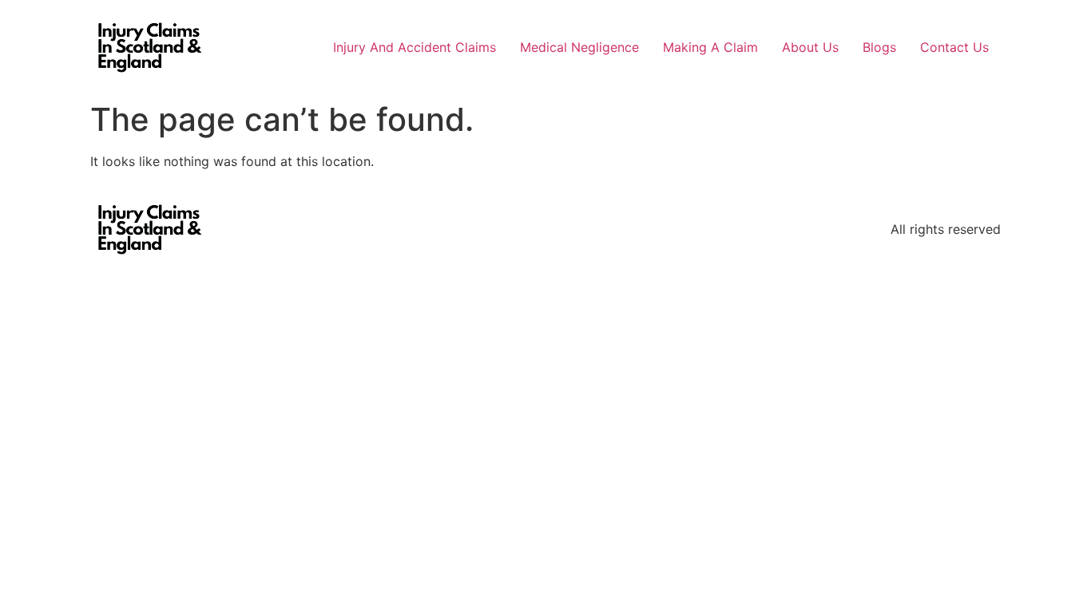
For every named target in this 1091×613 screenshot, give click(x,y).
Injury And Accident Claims (414, 47)
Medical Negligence (579, 47)
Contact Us (954, 47)
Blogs (879, 47)
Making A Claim (710, 47)
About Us (810, 47)
